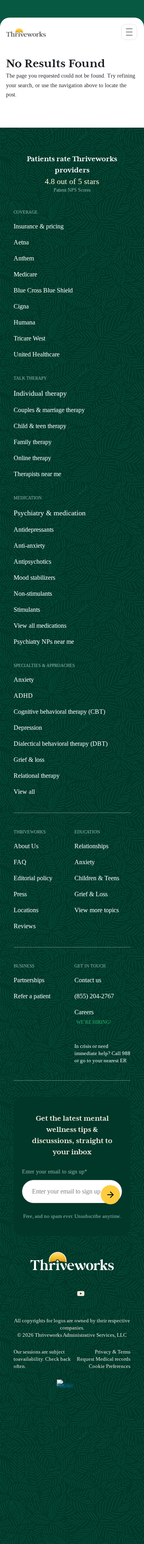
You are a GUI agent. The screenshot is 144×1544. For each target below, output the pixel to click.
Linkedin (94, 1296)
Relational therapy (37, 775)
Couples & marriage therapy (49, 410)
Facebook (59, 1296)
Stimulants (27, 609)
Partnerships (29, 980)
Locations (26, 910)
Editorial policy (33, 878)
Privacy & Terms (112, 1352)
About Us (26, 846)
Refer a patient (32, 996)
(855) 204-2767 (94, 996)
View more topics (96, 910)
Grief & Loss (91, 894)
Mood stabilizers (34, 577)
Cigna (21, 306)
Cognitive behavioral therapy (59, 711)
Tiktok (42, 1296)
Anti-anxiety (29, 545)
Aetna (21, 242)
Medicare (25, 274)
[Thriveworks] (23, 32)
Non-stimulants (33, 593)
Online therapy (32, 458)
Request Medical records (103, 1359)
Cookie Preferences (109, 1366)
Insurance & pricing (39, 226)
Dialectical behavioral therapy (61, 743)
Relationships (91, 846)
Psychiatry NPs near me (44, 641)
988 (126, 1053)
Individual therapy (40, 393)
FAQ (20, 862)
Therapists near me (37, 474)
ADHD (23, 695)
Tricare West (29, 338)
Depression (28, 727)
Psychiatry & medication (50, 513)
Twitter (112, 1296)
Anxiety (24, 679)
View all (24, 791)
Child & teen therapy (40, 426)
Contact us (87, 980)
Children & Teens (96, 878)
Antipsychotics (32, 561)
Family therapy (33, 442)
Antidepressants (34, 529)
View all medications (40, 625)
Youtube (77, 1296)
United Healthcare (37, 354)
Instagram (28, 1296)
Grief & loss (29, 759)
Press (20, 894)
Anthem (24, 258)
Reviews (25, 926)
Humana (24, 322)
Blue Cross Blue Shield (43, 290)
